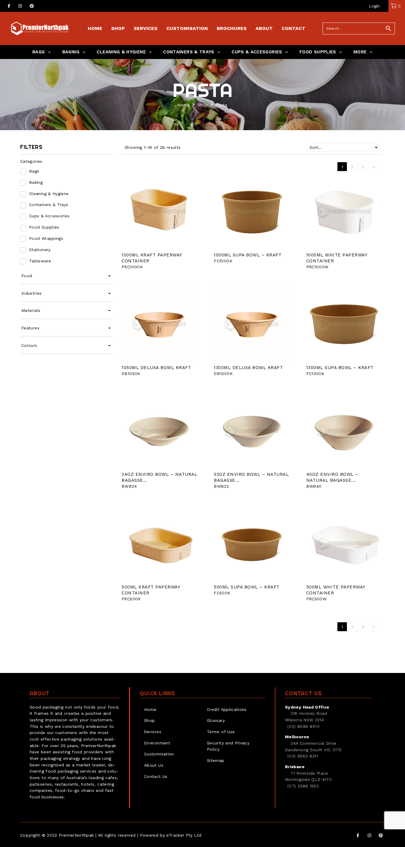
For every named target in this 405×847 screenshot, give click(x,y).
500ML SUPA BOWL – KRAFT (247, 587)
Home (184, 105)
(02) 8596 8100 (303, 726)
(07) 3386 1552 (303, 786)
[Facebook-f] (9, 6)
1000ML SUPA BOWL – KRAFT (247, 255)
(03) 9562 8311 (302, 756)
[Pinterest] (32, 6)
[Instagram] (20, 6)
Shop (202, 105)
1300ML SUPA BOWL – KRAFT (340, 367)
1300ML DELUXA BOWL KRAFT (248, 367)
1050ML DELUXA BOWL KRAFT (156, 367)
